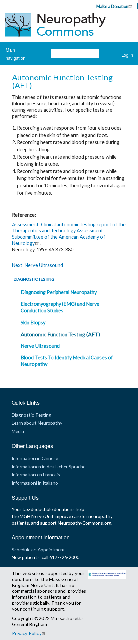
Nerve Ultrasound (40, 346)
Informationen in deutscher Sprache (48, 466)
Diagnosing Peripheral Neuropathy (59, 292)
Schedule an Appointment (38, 549)
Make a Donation (112, 6)
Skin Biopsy (33, 322)
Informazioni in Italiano (35, 483)
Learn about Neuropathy (37, 423)
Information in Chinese (35, 458)
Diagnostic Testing (34, 279)
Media (18, 431)
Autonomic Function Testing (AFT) (60, 334)
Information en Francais (36, 474)
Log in (127, 55)
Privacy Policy (27, 633)
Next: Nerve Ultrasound (37, 265)
